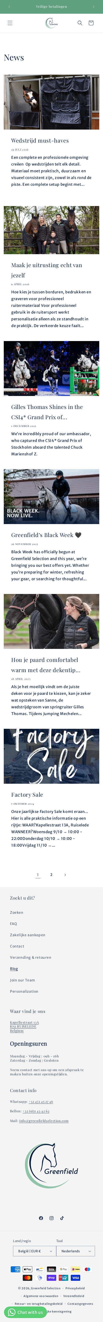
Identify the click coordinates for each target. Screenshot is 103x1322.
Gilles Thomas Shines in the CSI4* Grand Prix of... (47, 412)
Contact (17, 946)
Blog (14, 968)
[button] (10, 22)
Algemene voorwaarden (41, 1296)
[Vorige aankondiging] (9, 6)
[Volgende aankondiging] (93, 6)
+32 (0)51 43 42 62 (35, 1111)
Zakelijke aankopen (28, 935)
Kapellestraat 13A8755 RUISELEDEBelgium (24, 1026)
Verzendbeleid (73, 1296)
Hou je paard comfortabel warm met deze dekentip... (46, 665)
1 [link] (38, 874)
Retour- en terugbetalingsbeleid (39, 1304)
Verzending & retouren (31, 957)
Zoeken (17, 912)
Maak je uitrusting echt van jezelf (46, 270)
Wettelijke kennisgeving (54, 1311)
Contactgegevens (80, 1304)
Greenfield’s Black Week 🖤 (46, 535)
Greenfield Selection (45, 1288)
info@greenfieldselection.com (43, 1121)
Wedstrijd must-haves (40, 140)
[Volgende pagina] (65, 874)
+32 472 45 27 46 (41, 1101)
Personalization (24, 991)
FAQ (13, 924)
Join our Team (22, 980)
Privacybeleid (75, 1288)
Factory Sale (27, 794)
